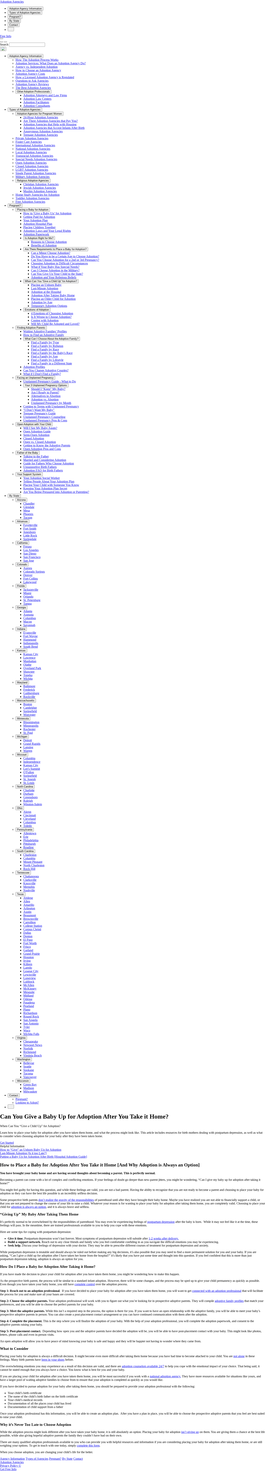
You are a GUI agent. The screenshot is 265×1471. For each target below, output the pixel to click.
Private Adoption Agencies (32, 138)
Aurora (27, 568)
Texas (20, 894)
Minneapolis (30, 725)
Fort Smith (29, 528)
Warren (27, 750)
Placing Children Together (39, 227)
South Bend (30, 646)
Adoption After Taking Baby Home (53, 295)
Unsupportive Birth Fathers (40, 467)
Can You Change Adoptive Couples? (45, 370)
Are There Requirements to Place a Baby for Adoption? (56, 249)
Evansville (29, 632)
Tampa (27, 603)
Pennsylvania (24, 829)
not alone (239, 1356)
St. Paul (28, 732)
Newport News (32, 1045)
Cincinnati (29, 815)
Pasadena (29, 1002)
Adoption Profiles (34, 367)
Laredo (27, 967)
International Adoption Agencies (35, 145)
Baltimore (29, 686)
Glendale (28, 507)
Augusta (28, 614)
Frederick (29, 689)
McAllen (28, 985)
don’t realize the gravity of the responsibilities (66, 1200)
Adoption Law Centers (37, 98)
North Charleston (33, 865)
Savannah (29, 625)
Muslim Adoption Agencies (40, 191)
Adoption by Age (41, 302)
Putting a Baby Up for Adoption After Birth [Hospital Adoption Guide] (43, 1156)
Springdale (29, 539)
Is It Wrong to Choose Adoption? (51, 317)
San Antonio (31, 1023)
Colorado (22, 564)
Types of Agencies (37, 1458)
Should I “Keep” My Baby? (48, 389)
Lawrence (29, 657)
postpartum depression (161, 1221)
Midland (28, 995)
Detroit (27, 740)
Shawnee (29, 671)
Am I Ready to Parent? (45, 392)
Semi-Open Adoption (36, 435)
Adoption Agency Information (25, 8)
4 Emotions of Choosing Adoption (52, 313)
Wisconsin (23, 1080)
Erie (25, 836)
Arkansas (22, 521)
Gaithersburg (31, 693)
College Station (32, 925)
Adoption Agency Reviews (32, 84)
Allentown (29, 833)
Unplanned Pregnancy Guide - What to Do (49, 381)
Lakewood (29, 582)
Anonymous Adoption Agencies (43, 131)
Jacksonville (30, 589)
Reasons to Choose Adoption (49, 241)
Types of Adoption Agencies (25, 12)
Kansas (21, 650)
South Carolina (25, 851)
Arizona (21, 499)
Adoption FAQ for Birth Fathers (43, 470)
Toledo (27, 825)
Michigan (22, 736)
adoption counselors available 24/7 (143, 1366)
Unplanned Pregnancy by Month (51, 403)
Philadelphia (30, 840)
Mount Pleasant (32, 861)
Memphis (29, 886)
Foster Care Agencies (29, 141)
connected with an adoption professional (216, 1290)
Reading (28, 847)
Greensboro (30, 797)
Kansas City (30, 654)
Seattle (27, 1066)
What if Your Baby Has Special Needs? (55, 266)
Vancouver (29, 1077)
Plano (26, 1009)
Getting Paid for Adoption (39, 216)
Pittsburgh (29, 843)
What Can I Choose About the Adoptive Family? (51, 338)
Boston (27, 704)
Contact (13, 24)
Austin (27, 911)
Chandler (29, 503)
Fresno (27, 546)
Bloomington (31, 722)
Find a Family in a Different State (51, 363)
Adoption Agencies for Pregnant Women (39, 113)
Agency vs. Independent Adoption (37, 66)
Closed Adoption (33, 438)
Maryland (22, 682)
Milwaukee (30, 1091)
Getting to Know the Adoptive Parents (46, 445)
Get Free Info (8, 1469)
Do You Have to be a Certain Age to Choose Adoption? (65, 256)
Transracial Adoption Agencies (34, 155)
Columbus (29, 618)
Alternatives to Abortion (46, 396)
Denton (27, 936)
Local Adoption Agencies (31, 152)
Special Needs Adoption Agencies (36, 159)
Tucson (27, 517)
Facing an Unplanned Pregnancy (35, 377)
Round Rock (31, 1016)
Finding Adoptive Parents (31, 327)
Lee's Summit (31, 768)
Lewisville (29, 974)
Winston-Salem (32, 804)
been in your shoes (53, 1359)
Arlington (29, 908)
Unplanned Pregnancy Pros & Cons (45, 420)
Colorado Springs (34, 571)
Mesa (26, 510)
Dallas (27, 932)
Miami (27, 593)
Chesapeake (30, 1041)
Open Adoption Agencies (31, 162)
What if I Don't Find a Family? (42, 374)
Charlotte (29, 790)
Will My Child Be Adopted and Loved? (55, 323)
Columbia (29, 758)
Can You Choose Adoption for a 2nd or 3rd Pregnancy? (65, 260)
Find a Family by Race (45, 349)
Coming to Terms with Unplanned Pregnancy (51, 406)
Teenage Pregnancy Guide (39, 413)
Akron (27, 811)
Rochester (29, 729)
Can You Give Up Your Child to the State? (57, 273)
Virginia (21, 1037)
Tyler (26, 1027)
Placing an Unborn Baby (46, 285)
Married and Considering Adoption (44, 460)
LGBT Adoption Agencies (32, 169)
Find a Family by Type (45, 342)
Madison (28, 1088)
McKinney (29, 988)
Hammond (29, 639)
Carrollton (29, 922)
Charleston (29, 854)
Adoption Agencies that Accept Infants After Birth (54, 127)
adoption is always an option (28, 1207)
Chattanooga (31, 876)
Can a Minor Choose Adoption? (50, 253)
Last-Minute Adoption (44, 288)
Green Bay (30, 1084)
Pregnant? (15, 16)
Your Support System (29, 474)
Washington (23, 1059)
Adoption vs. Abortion (45, 399)
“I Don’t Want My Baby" (39, 410)
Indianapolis (30, 643)
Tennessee (23, 872)
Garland (28, 950)
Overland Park (32, 668)
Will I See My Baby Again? (40, 428)
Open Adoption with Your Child (34, 424)
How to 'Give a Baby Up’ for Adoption (47, 213)
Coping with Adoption (45, 320)
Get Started (7, 1142)
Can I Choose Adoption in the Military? (55, 270)
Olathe (27, 664)
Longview (29, 978)
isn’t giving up (190, 1432)
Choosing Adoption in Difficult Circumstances (59, 263)
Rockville (29, 696)
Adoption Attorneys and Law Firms (45, 95)
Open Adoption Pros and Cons (42, 449)
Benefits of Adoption (44, 245)
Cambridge (30, 707)
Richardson (30, 1013)
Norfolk (28, 1048)
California (22, 542)
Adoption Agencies (12, 1)
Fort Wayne (30, 636)
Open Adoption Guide (37, 431)
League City (30, 971)
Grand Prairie (31, 953)
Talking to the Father (36, 456)
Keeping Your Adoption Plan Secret (45, 488)
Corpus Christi (32, 929)
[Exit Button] (5, 41)
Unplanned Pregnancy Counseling (44, 417)
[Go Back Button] (1, 41)
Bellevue (28, 1063)
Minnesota (23, 718)
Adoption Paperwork (36, 234)
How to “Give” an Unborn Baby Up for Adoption (30, 1149)
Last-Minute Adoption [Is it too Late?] (23, 1153)
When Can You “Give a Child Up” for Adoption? (51, 281)
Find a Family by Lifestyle (47, 360)
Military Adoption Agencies (32, 176)
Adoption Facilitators (36, 102)
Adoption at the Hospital (46, 292)
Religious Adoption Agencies (33, 180)
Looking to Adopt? (27, 1102)
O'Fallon (28, 772)
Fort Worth (30, 943)
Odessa (27, 999)
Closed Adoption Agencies (32, 166)
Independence (31, 761)
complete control (84, 1284)
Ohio (19, 808)
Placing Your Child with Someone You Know (51, 485)
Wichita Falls (31, 1034)
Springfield (30, 711)
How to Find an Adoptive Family (43, 335)
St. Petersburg (31, 600)
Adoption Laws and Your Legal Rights (47, 230)
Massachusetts (25, 700)
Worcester (29, 714)
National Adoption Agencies (33, 148)
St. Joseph (29, 779)
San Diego (29, 553)
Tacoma (28, 1073)
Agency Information (12, 1458)
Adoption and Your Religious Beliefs (53, 277)
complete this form (88, 1445)
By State (14, 20)
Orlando (28, 596)
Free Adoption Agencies (30, 201)
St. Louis (28, 782)
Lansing (28, 747)
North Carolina (25, 786)
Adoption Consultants (36, 105)
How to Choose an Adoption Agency (38, 70)
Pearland (28, 1006)
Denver (27, 575)
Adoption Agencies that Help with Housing (49, 124)
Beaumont (29, 915)
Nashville (29, 890)
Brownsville (30, 918)
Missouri (22, 754)
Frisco (27, 946)
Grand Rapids (31, 743)
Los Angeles (31, 550)
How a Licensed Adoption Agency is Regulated (45, 77)
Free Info (5, 36)
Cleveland (29, 818)
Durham (28, 793)
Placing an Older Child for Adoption (53, 298)
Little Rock (30, 535)
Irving (27, 960)
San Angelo (30, 1020)
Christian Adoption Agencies (41, 184)
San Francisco (32, 557)
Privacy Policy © (10, 1465)
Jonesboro (29, 532)
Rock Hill (29, 868)
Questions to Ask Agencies (32, 80)
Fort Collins (30, 578)
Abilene (28, 898)
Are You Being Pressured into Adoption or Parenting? (56, 492)
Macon (27, 621)
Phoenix (28, 514)
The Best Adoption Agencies (33, 87)
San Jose (28, 560)
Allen (26, 901)
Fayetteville (30, 525)
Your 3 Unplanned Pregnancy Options (46, 385)
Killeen (27, 964)
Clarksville (29, 879)
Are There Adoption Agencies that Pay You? (50, 121)
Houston (28, 957)
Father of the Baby (27, 452)
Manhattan (29, 661)
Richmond (29, 1052)
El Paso (28, 939)
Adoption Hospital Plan (37, 223)
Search (4, 44)
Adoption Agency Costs (30, 73)
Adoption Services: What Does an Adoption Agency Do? (51, 63)
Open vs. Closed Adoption (39, 442)
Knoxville (29, 883)
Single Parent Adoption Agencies (36, 173)
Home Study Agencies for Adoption (38, 194)
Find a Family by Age (44, 356)
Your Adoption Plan (35, 220)
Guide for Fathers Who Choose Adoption (48, 463)
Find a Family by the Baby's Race (52, 353)
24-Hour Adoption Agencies (40, 117)
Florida (21, 585)
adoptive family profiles (229, 1301)
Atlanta (27, 611)
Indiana (21, 629)
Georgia (21, 607)
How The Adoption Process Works (37, 59)
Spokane (28, 1070)
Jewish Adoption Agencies (39, 187)
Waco (26, 1030)
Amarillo (28, 904)
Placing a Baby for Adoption (32, 209)
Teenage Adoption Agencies (40, 134)
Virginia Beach (32, 1055)
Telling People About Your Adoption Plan (48, 481)
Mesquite (29, 992)
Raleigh (28, 800)
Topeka (27, 675)
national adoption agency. (165, 1376)
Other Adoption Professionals (33, 91)
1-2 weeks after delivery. (164, 1238)
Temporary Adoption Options (49, 305)
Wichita (28, 678)
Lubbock (28, 981)
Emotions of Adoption (37, 309)
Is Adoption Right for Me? (39, 238)
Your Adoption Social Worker (41, 478)
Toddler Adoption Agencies (32, 198)
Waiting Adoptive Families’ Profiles (45, 331)
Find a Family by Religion (47, 346)
